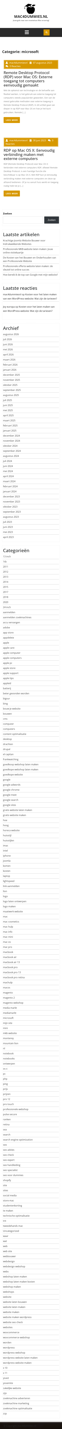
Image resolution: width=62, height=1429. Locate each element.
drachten (8, 744)
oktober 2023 (10, 506)
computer (8, 723)
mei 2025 (8, 410)
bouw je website (11, 708)
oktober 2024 (10, 445)
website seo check (13, 1322)
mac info (7, 931)
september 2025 (12, 390)
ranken (7, 1119)
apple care (8, 647)
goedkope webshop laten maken (20, 769)
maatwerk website (13, 911)
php (5, 1078)
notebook (8, 1053)
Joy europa (9, 306)
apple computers (12, 658)
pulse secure (10, 1114)
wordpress (9, 1347)
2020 (5, 602)
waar (5, 1236)
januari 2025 (9, 430)
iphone (7, 855)
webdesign (9, 1261)
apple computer (11, 652)
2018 (5, 597)
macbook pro (10, 967)
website (7, 1296)
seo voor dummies (13, 1175)
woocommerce (11, 1332)
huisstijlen (8, 840)
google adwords (11, 784)
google (6, 779)
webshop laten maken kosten (19, 1281)
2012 (5, 571)
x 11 (5, 1373)
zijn (5, 1393)
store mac (8, 1200)
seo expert (9, 1160)
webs (6, 1271)
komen (7, 865)
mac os (7, 941)
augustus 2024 (11, 456)
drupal (6, 749)
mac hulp (8, 926)
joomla (7, 860)
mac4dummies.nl (31, 16)
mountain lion (10, 1043)
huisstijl (7, 835)
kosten (6, 870)
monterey (8, 1038)
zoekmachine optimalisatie (17, 1408)
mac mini (8, 936)
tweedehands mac (13, 1225)
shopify (7, 1180)
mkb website (10, 1033)
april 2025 (8, 415)
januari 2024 (9, 491)
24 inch (7, 607)
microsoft (8, 1018)
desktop (7, 739)
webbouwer (9, 1256)
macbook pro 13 (12, 972)
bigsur (6, 698)
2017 (5, 592)
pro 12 (6, 1099)
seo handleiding (11, 1165)
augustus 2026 (11, 334)
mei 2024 (8, 471)
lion (5, 891)
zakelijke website (12, 1388)
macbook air (10, 957)
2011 (5, 566)
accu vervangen (11, 622)
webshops (8, 1291)
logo (5, 896)
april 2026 (8, 354)
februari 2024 (10, 486)
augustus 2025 (11, 395)
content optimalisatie (14, 734)
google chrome (11, 789)
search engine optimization (18, 1139)
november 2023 (11, 501)
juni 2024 (8, 466)
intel (5, 850)
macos (6, 987)
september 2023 (12, 511)
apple (6, 642)
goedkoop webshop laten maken (20, 764)
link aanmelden (11, 886)
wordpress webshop (14, 1352)
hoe (5, 820)
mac (5, 916)
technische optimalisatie (16, 1215)
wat (5, 1241)
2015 (5, 587)
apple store (9, 668)
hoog (6, 825)
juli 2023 (7, 521)
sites (5, 1190)
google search (10, 800)
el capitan (8, 754)
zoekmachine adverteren (16, 1398)
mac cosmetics (11, 921)
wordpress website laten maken (20, 1357)
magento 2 (9, 997)
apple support (10, 673)
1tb (5, 561)
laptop (6, 876)
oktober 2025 (10, 385)
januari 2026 (9, 369)
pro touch (8, 1104)
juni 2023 (8, 527)
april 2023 (8, 537)
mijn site (7, 1023)
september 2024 (12, 450)
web (5, 1246)
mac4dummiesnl (12, 294)
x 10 (5, 1367)
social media (10, 1195)
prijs (5, 1089)
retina (6, 1124)
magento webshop (13, 1002)
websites (8, 1327)
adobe (6, 627)
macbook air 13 (11, 962)
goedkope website (13, 774)
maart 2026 (9, 359)
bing (5, 703)
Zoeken (7, 213)
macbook (8, 952)
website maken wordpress (17, 1317)
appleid (7, 683)
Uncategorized (11, 1231)
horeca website (11, 830)
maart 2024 (9, 481)
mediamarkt (9, 1012)
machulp (8, 982)
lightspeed (8, 881)
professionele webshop (15, 1109)
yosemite (8, 1383)
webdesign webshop (14, 1266)
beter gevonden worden (16, 693)
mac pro (7, 947)
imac (5, 845)
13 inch (7, 556)
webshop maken (12, 1286)
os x (5, 1068)
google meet (10, 794)
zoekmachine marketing (16, 1403)
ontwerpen (9, 1063)
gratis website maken (14, 815)
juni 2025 (8, 405)
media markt (10, 1007)
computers (9, 729)
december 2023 (11, 496)
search (6, 1134)
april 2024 (8, 476)
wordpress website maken (17, 1362)
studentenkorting (12, 1205)
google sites (9, 805)
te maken (8, 1210)
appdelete (8, 637)
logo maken (9, 906)
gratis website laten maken (17, 810)
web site (7, 1251)
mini (5, 1028)
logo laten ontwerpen (14, 901)
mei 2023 (8, 532)
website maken (11, 1312)
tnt (4, 1220)
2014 (5, 581)
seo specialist (10, 1170)
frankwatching (10, 759)
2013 (5, 576)
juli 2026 (7, 339)
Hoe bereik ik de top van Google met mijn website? (30, 274)
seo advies (8, 1149)
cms (5, 718)
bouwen (7, 713)
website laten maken (14, 1307)
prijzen (7, 1094)
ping (5, 1083)
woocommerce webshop (16, 1337)
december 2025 (11, 374)
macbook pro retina (14, 977)
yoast (6, 1378)
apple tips (8, 678)
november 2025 (11, 379)
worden (7, 1342)
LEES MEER (12, 120)
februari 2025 (10, 425)
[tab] (27, 32)
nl (4, 1048)
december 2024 (11, 435)
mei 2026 (8, 349)
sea (5, 1129)
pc (4, 1073)
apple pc (7, 663)
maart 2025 (9, 420)
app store (8, 632)
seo (5, 1144)
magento (8, 992)
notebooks (9, 1058)
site (5, 1185)
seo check (8, 1154)
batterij (7, 688)
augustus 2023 (11, 516)
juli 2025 (7, 400)
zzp (5, 1413)
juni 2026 (8, 344)
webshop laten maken (15, 1276)
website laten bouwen (15, 1302)
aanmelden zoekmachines (17, 617)
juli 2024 (7, 461)
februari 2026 (10, 364)
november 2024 (11, 440)
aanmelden (9, 612)
